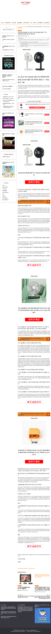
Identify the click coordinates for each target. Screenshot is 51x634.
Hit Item (25, 3)
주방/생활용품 (39, 22)
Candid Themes (36, 631)
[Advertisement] (25, 14)
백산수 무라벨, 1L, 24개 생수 (8, 98)
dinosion (44, 591)
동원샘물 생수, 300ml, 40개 (8, 96)
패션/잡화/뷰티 (8, 22)
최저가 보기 (46, 114)
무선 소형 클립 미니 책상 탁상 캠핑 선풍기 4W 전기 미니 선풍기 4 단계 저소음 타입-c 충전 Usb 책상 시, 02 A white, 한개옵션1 (35, 44)
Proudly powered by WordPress (18, 631)
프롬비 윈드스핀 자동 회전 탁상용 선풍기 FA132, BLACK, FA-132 (37, 104)
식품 (31, 22)
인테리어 (34, 22)
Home (2, 22)
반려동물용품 (19, 22)
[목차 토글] (48, 38)
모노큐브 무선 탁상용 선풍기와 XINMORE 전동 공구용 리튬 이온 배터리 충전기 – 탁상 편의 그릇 (34, 40)
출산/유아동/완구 (47, 22)
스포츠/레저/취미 (26, 22)
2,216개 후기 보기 (37, 107)
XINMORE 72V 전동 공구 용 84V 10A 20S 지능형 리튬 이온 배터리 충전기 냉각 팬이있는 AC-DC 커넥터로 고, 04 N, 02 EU (35, 46)
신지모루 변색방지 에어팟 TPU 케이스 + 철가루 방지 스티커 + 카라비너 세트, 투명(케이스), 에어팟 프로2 (42, 589)
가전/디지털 (14, 22)
